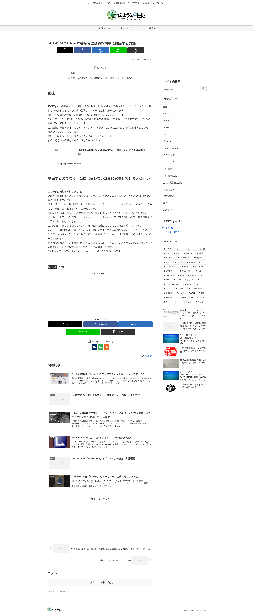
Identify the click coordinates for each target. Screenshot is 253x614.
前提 (73, 73)
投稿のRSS (168, 228)
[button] (135, 50)
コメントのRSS (170, 232)
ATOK (63, 267)
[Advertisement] (100, 293)
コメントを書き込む (100, 582)
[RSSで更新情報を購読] (106, 347)
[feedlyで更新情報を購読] (100, 347)
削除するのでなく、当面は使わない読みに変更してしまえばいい (101, 77)
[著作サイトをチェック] (94, 347)
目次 (96, 67)
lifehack (53, 267)
